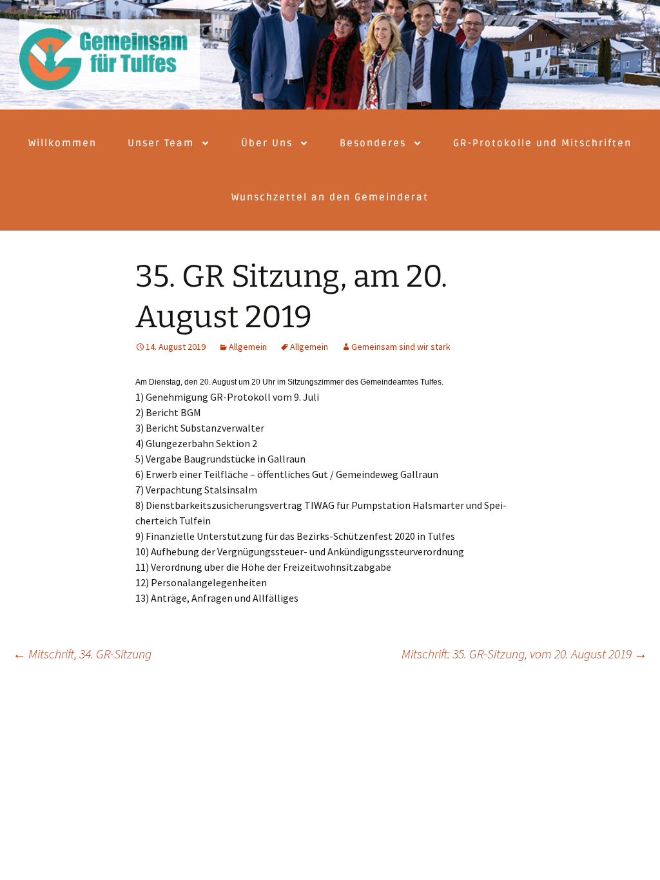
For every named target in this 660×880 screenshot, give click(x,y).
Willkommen (62, 143)
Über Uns (267, 143)
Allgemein (248, 346)
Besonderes (373, 143)
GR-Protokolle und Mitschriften (542, 143)
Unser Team (161, 143)
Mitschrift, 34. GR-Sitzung (82, 654)
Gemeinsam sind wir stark (401, 346)
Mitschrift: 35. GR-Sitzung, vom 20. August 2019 (524, 654)
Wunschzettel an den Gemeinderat (330, 197)
